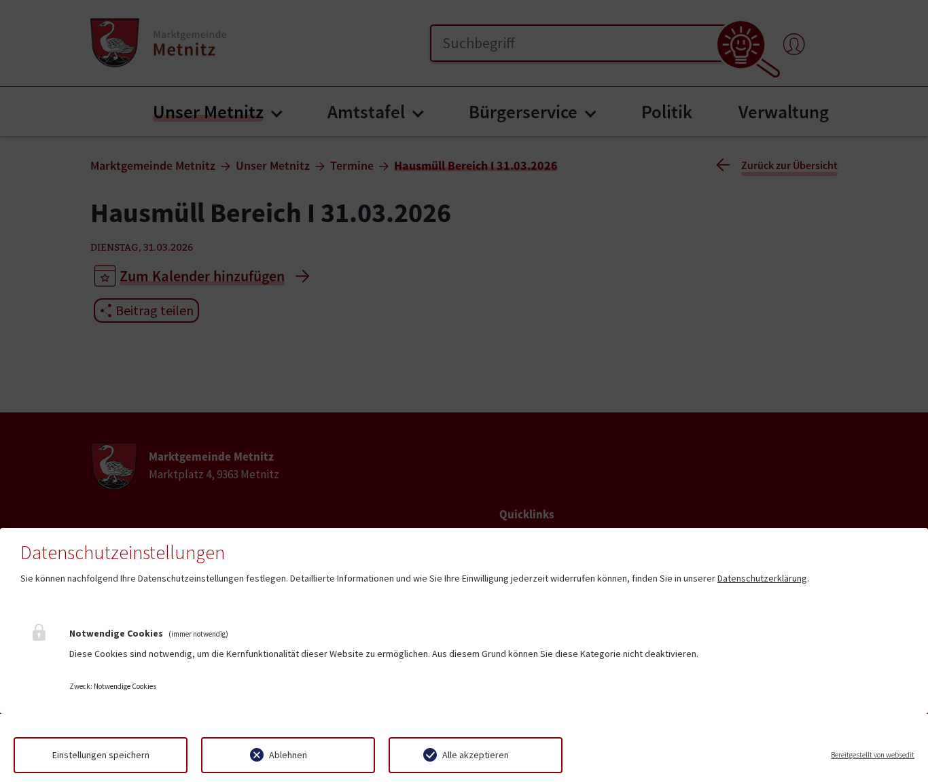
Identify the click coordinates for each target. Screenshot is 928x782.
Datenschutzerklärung (762, 578)
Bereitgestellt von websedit (872, 755)
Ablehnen (288, 755)
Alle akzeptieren (475, 755)
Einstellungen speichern (100, 755)
